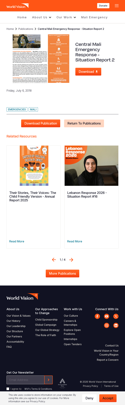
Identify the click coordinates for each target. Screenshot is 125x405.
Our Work (64, 17)
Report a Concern (107, 359)
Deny (89, 398)
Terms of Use (111, 386)
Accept (108, 398)
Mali (33, 109)
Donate (103, 5)
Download (86, 72)
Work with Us (73, 309)
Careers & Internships (70, 322)
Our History (13, 320)
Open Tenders (73, 344)
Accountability (15, 341)
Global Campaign (45, 324)
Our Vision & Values (18, 315)
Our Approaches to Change (46, 311)
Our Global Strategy (47, 330)
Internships (70, 339)
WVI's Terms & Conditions (38, 388)
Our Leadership (16, 326)
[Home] (18, 5)
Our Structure (15, 331)
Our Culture (71, 315)
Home (22, 17)
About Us (40, 17)
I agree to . (31, 388)
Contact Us (111, 345)
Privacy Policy (90, 386)
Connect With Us (106, 309)
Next (71, 259)
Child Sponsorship (46, 319)
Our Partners (14, 336)
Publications (25, 28)
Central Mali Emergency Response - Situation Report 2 (71, 28)
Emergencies (17, 109)
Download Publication (40, 123)
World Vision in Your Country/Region (106, 352)
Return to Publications (84, 123)
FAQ (9, 346)
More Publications (62, 273)
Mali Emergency (94, 17)
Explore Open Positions (72, 331)
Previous (53, 259)
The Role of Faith (45, 335)
